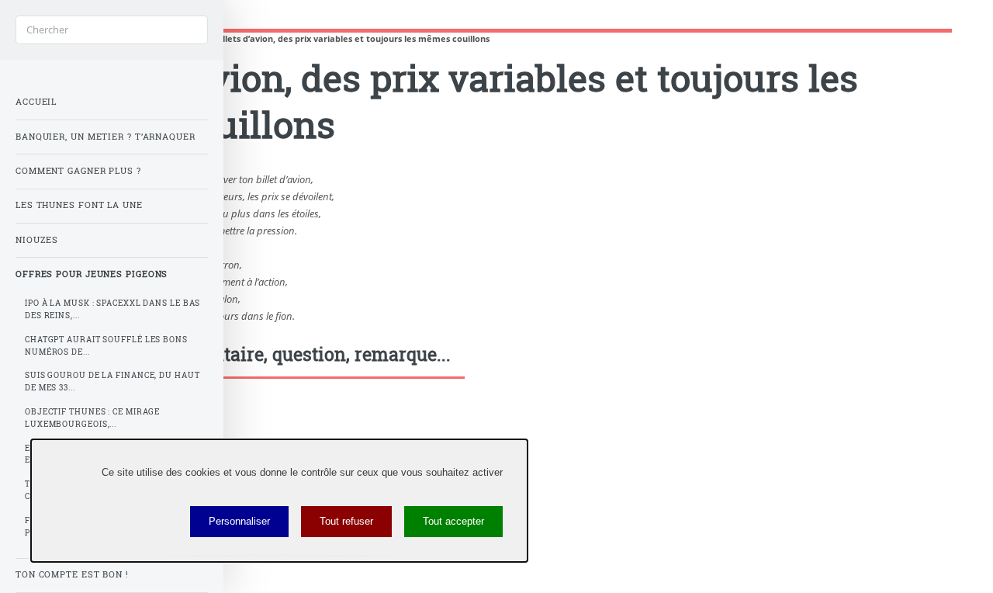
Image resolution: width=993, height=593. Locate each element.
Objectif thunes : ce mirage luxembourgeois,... (92, 418)
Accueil (36, 101)
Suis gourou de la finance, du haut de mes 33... (112, 381)
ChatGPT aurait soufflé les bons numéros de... (106, 346)
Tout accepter (453, 521)
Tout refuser (346, 521)
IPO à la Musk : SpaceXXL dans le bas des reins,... (112, 309)
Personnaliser (239, 521)
